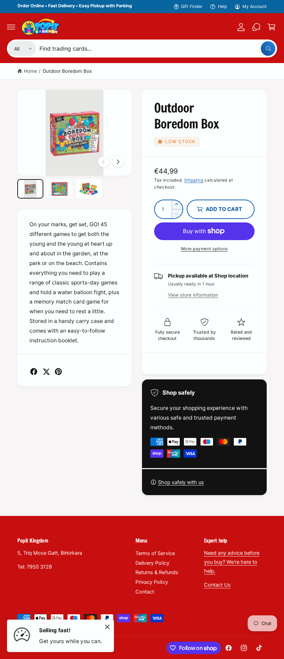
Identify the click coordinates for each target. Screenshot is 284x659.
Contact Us (217, 585)
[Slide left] (103, 161)
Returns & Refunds (156, 572)
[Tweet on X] (46, 371)
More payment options (204, 248)
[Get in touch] (256, 27)
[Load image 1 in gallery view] (30, 189)
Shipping (193, 180)
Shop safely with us (181, 482)
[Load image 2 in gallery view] (60, 189)
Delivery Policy (152, 563)
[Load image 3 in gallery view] (89, 189)
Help (222, 6)
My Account (254, 6)
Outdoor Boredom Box (67, 71)
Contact (144, 592)
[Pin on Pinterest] (58, 371)
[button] (11, 27)
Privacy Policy (151, 582)
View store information (193, 295)
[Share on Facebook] (33, 371)
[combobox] (157, 48)
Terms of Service (155, 553)
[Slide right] (117, 161)
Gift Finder (192, 6)
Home (30, 71)
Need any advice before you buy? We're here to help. (231, 562)
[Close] (107, 627)
